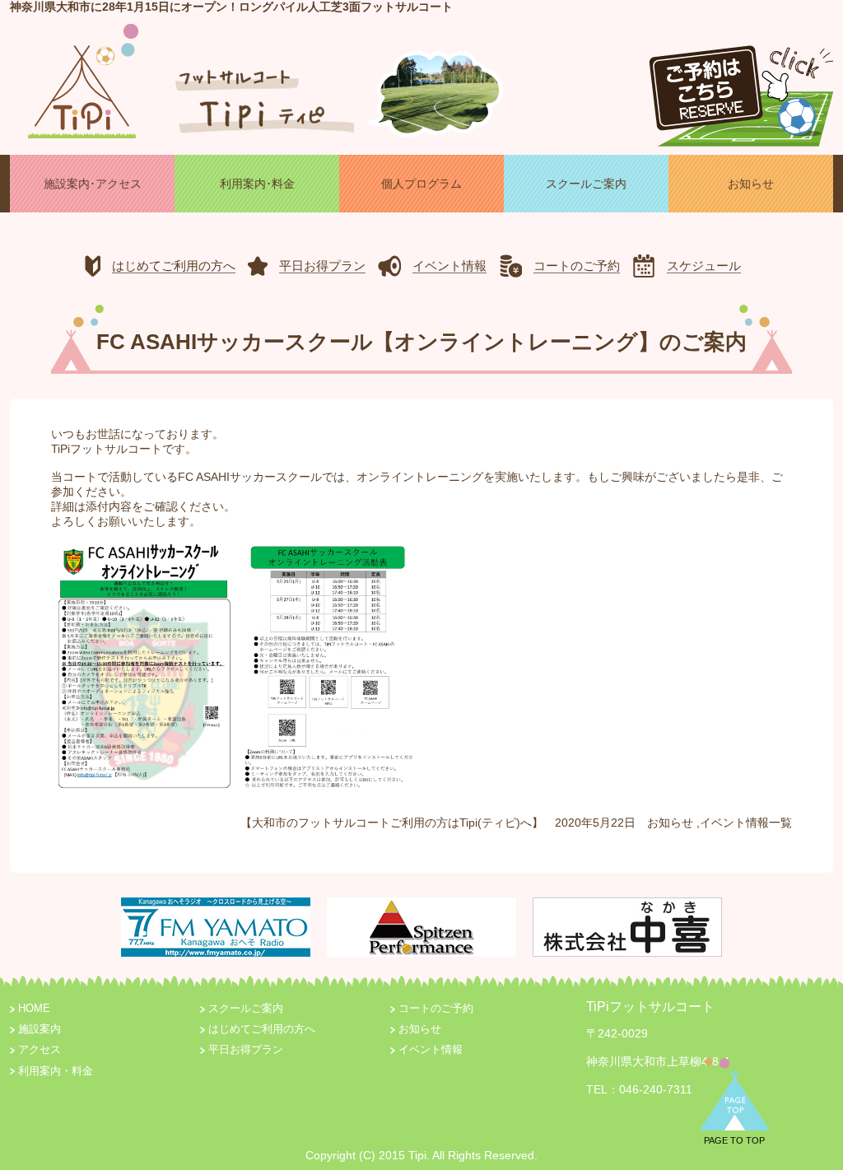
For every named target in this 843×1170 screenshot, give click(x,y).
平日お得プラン (245, 1050)
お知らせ (670, 822)
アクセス (39, 1050)
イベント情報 (734, 822)
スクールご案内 (245, 1008)
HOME (34, 1008)
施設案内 (39, 1029)
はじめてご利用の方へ (261, 1029)
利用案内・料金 (55, 1071)
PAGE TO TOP (734, 1140)
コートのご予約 (435, 1008)
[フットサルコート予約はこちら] (741, 89)
